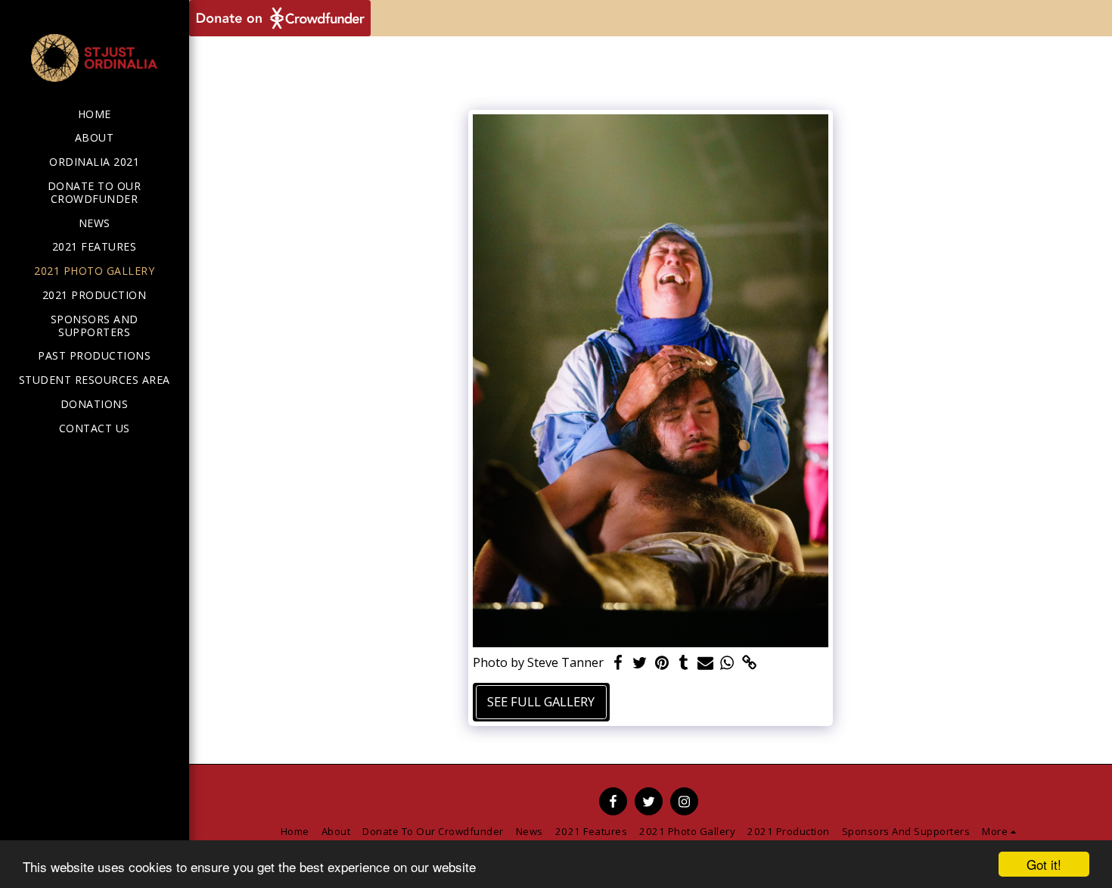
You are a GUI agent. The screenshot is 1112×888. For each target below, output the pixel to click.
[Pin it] (661, 663)
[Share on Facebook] (618, 663)
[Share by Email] (705, 663)
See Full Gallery (541, 701)
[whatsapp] (727, 663)
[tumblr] (683, 663)
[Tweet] (640, 663)
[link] (749, 663)
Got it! (1044, 864)
